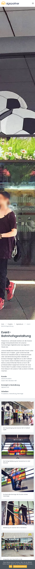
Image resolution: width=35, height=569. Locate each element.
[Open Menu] (33, 3)
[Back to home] (10, 3)
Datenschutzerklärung (20, 566)
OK (10, 566)
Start (2, 324)
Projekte (10, 324)
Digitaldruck (19, 324)
